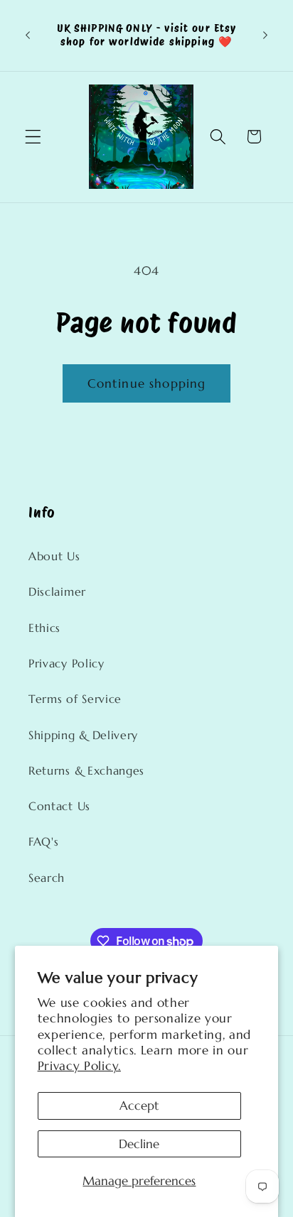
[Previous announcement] (27, 35)
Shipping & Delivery (83, 735)
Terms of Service (75, 699)
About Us (54, 556)
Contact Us (59, 806)
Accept (139, 1105)
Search (46, 878)
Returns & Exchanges (86, 770)
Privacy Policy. (79, 1066)
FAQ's (43, 841)
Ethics (44, 628)
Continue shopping (146, 383)
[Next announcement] (265, 35)
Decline (139, 1144)
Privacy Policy (66, 663)
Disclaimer (57, 591)
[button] (33, 137)
